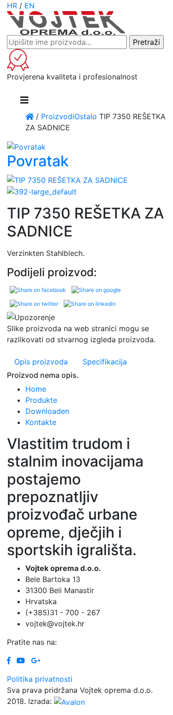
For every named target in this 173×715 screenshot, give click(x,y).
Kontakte (40, 422)
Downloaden (47, 411)
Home (35, 389)
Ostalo (85, 116)
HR (12, 5)
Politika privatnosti (39, 679)
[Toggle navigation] (24, 100)
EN (29, 5)
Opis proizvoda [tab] (41, 361)
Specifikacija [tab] (105, 361)
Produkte (41, 400)
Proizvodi (57, 116)
